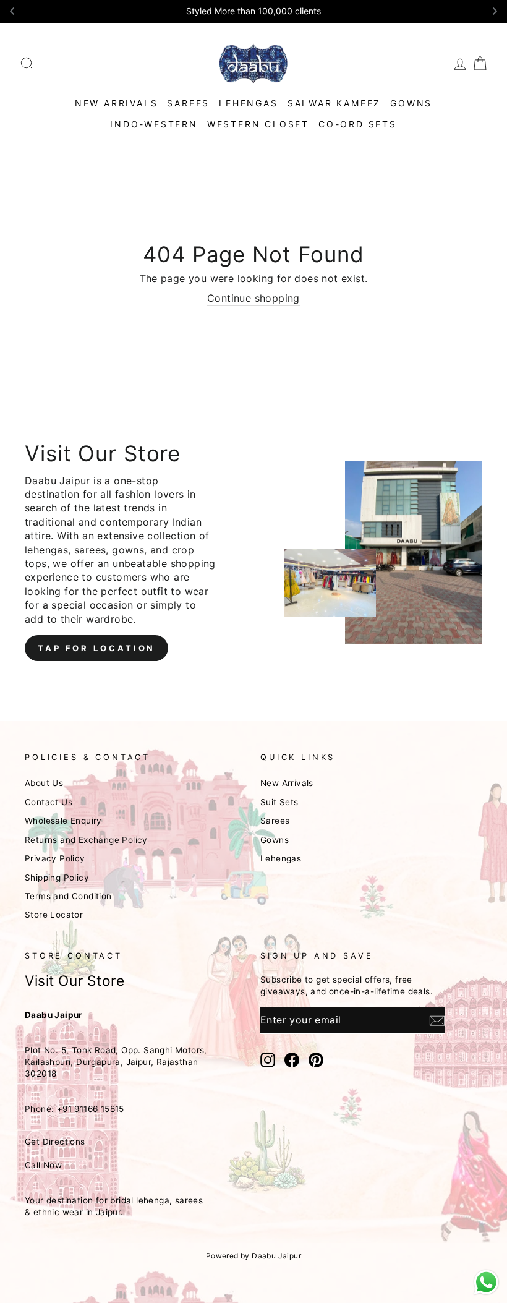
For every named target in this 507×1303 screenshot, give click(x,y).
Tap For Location (96, 648)
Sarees (188, 103)
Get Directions (55, 1142)
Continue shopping (253, 298)
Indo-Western (154, 124)
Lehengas (248, 103)
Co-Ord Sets (357, 124)
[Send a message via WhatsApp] (486, 1282)
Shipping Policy (57, 877)
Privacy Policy (55, 858)
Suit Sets (279, 802)
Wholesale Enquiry (63, 821)
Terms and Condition (68, 896)
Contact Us (48, 802)
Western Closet (258, 124)
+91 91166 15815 (90, 1109)
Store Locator (54, 915)
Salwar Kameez (334, 103)
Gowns (411, 103)
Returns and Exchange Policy (86, 840)
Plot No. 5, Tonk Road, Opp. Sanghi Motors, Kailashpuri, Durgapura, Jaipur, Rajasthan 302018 (116, 1062)
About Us (44, 783)
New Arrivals (116, 103)
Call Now (43, 1165)
